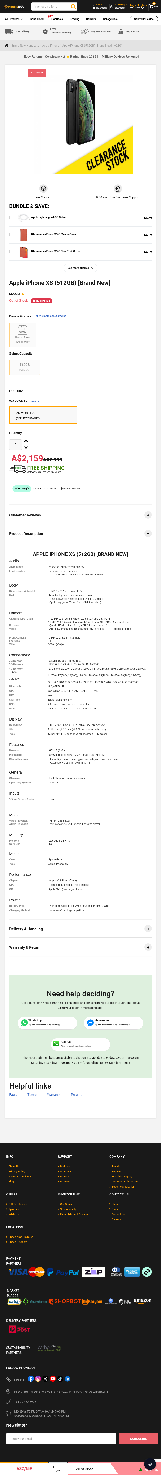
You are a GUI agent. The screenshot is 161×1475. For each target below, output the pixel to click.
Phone (115, 1204)
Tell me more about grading (50, 315)
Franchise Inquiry (122, 1176)
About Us (14, 1166)
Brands (116, 1166)
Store (115, 1209)
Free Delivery (22, 31)
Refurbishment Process (74, 1214)
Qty (58, 1470)
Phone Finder (36, 19)
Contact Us (118, 1214)
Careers (116, 1219)
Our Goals (66, 1204)
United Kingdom (18, 1241)
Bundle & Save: (29, 206)
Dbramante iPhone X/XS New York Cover (55, 251)
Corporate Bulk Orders (125, 1181)
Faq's (13, 1095)
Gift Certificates (18, 1204)
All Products (12, 19)
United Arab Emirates (21, 1236)
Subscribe (138, 1438)
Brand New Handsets (25, 45)
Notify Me (43, 300)
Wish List (14, 1214)
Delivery (91, 19)
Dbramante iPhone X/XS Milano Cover (53, 234)
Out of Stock (84, 1468)
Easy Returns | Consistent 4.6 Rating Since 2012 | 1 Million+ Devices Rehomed (81, 56)
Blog (11, 1181)
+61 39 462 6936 (25, 1401)
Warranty (24, 401)
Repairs (116, 1171)
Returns (76, 1095)
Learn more (33, 401)
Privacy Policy (17, 1171)
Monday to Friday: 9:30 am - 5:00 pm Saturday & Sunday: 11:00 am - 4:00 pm (41, 1413)
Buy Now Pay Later (101, 31)
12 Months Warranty (60, 31)
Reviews (65, 1181)
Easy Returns (132, 31)
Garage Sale (110, 19)
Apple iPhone (50, 45)
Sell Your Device (144, 19)
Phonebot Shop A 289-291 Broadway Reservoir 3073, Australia (61, 1392)
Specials (14, 1209)
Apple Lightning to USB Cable (48, 217)
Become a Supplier (123, 1186)
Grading (74, 19)
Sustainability (68, 1209)
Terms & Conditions (20, 1176)
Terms (32, 1095)
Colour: (16, 391)
